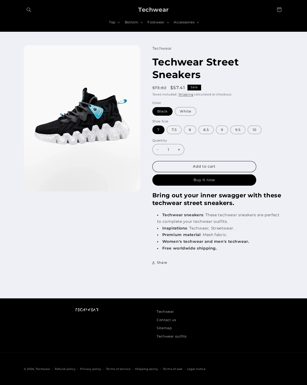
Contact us (166, 320)
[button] (29, 10)
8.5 (206, 130)
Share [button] (162, 263)
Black (162, 111)
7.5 (174, 130)
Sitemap (164, 328)
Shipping (186, 94)
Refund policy (65, 369)
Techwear (165, 312)
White (185, 111)
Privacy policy (90, 369)
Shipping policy (146, 369)
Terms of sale (173, 369)
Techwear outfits (172, 336)
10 (254, 130)
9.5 (237, 130)
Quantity (159, 140)
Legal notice (196, 369)
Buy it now (204, 180)
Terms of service (118, 369)
